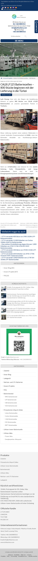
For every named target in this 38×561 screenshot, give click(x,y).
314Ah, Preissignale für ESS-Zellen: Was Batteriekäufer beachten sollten (20, 288)
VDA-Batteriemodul (11, 406)
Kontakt (19, 5)
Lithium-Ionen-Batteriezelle (13, 429)
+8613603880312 (19, 32)
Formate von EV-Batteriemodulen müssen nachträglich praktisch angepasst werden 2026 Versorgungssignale (21, 310)
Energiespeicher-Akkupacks (13, 439)
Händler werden (32, 556)
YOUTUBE (4, 517)
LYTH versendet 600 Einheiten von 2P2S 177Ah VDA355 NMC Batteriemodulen (17, 255)
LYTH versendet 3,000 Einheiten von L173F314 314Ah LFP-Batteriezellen (17, 258)
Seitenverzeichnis (12, 5)
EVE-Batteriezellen (10, 422)
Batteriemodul (8, 393)
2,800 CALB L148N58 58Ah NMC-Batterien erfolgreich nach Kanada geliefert (28, 225)
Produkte (16, 555)
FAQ (5, 275)
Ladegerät (7, 378)
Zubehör (6, 371)
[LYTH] (19, 18)
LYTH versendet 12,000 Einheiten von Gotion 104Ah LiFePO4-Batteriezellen (17, 241)
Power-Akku (9, 436)
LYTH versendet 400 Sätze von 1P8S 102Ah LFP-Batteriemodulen (22, 316)
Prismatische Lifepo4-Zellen (13, 410)
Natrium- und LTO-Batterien (13, 382)
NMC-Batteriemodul (11, 397)
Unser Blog (7, 268)
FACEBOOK (4, 519)
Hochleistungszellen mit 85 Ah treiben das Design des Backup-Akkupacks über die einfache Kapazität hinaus (21, 303)
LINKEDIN (4, 514)
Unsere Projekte (7, 78)
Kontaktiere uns (22, 556)
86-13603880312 (19, 24)
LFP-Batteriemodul (10, 400)
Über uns (3, 5)
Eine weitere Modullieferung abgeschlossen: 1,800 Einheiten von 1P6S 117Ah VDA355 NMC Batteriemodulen (18, 246)
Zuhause (10, 555)
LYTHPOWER (5, 512)
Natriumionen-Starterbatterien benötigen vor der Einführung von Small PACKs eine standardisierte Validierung (21, 296)
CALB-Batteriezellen (11, 419)
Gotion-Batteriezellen (11, 416)
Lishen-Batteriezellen (11, 413)
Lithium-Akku (8, 433)
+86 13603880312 (26, 359)
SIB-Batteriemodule (11, 403)
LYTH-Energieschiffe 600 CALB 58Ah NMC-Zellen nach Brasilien (9, 225)
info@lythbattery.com (19, 28)
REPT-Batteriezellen (11, 425)
